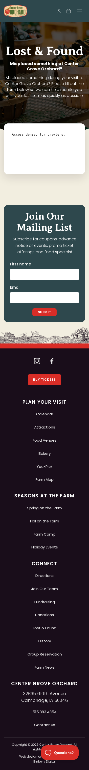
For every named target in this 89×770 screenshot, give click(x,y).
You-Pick (44, 466)
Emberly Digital (44, 761)
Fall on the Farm (44, 521)
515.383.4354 (45, 711)
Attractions (44, 427)
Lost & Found (44, 627)
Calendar (44, 414)
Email (15, 287)
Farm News (45, 667)
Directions (44, 575)
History (44, 641)
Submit (44, 312)
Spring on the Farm (44, 508)
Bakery (45, 453)
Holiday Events (44, 547)
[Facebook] (51, 360)
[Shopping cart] (69, 11)
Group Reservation (44, 654)
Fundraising (44, 601)
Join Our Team (44, 588)
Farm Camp (44, 534)
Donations (44, 614)
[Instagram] (37, 360)
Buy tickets (44, 379)
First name (20, 264)
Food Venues (45, 440)
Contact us (44, 724)
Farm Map (45, 479)
